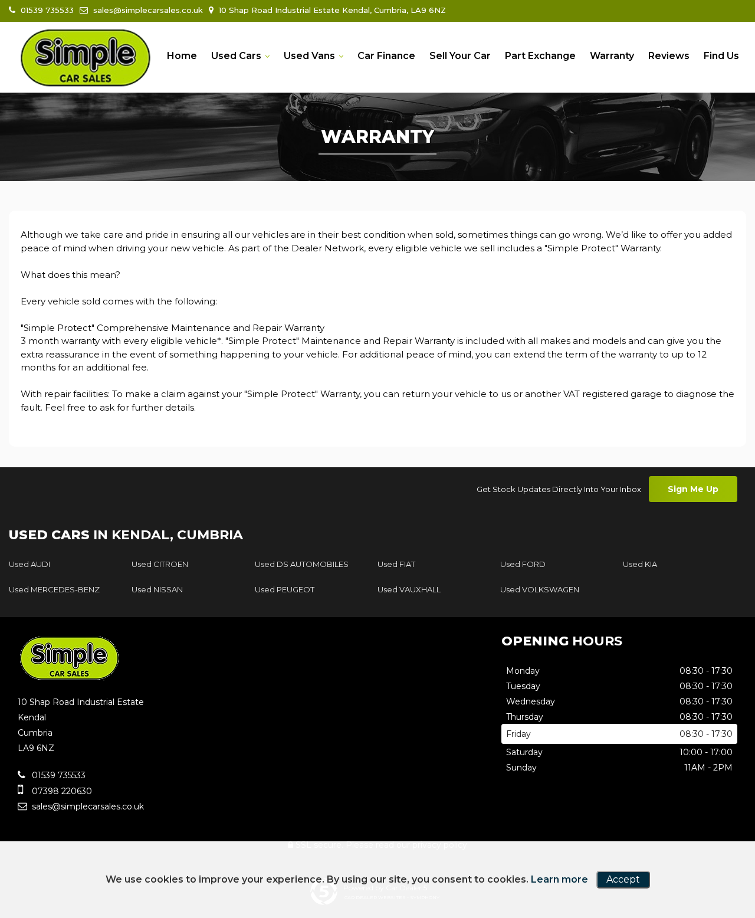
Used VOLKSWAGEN (539, 589)
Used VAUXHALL (409, 589)
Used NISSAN (157, 589)
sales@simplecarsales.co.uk (147, 10)
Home (182, 55)
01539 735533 (46, 10)
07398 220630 (60, 791)
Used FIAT (396, 564)
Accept (623, 879)
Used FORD (523, 564)
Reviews (669, 55)
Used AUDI (29, 564)
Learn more (559, 879)
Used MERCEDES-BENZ (54, 589)
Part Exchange (540, 55)
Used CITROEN (160, 564)
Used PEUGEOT (284, 589)
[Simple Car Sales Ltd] (85, 57)
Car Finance (386, 55)
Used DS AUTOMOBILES (302, 564)
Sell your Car (460, 55)
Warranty (612, 55)
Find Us (721, 55)
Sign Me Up (693, 489)
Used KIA (640, 564)
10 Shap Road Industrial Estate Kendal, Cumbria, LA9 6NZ (331, 10)
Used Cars (236, 55)
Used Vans (309, 55)
